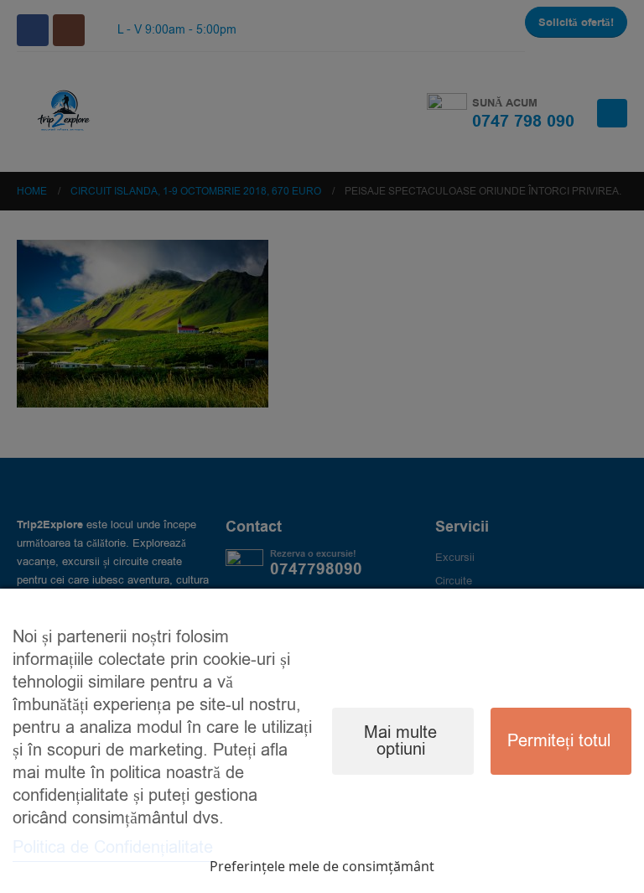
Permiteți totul (558, 740)
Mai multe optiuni (400, 741)
